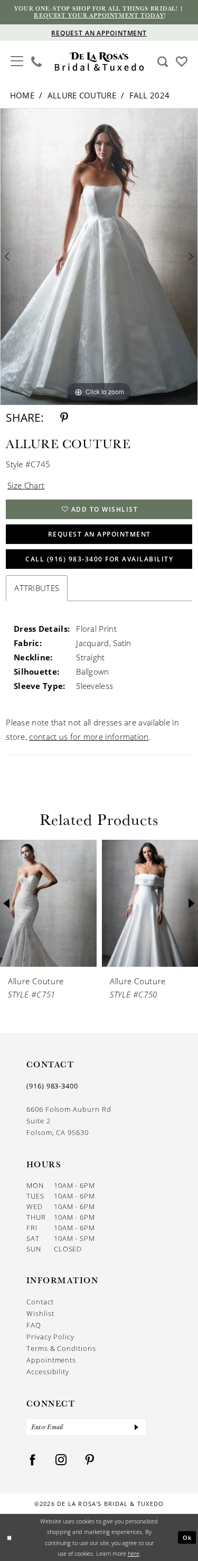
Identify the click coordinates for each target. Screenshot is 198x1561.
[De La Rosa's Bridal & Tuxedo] (99, 61)
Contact (40, 1301)
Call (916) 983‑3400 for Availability (99, 559)
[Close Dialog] (9, 1537)
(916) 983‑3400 (52, 1086)
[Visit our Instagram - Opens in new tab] (61, 1460)
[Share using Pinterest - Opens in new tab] (64, 418)
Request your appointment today (99, 15)
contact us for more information (88, 736)
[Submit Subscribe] (136, 1427)
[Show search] (163, 61)
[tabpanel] (99, 256)
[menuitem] (17, 61)
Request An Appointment (99, 534)
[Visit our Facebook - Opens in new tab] (32, 1460)
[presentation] (48, 903)
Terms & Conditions (61, 1348)
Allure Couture (82, 95)
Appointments (51, 1360)
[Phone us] (36, 61)
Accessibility (47, 1371)
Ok (187, 1537)
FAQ (33, 1325)
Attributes (36, 588)
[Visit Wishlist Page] (182, 60)
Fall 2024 (149, 95)
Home (22, 95)
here (133, 1553)
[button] (17, 60)
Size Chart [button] (25, 485)
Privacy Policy (50, 1336)
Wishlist (40, 1313)
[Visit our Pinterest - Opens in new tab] (89, 1460)
